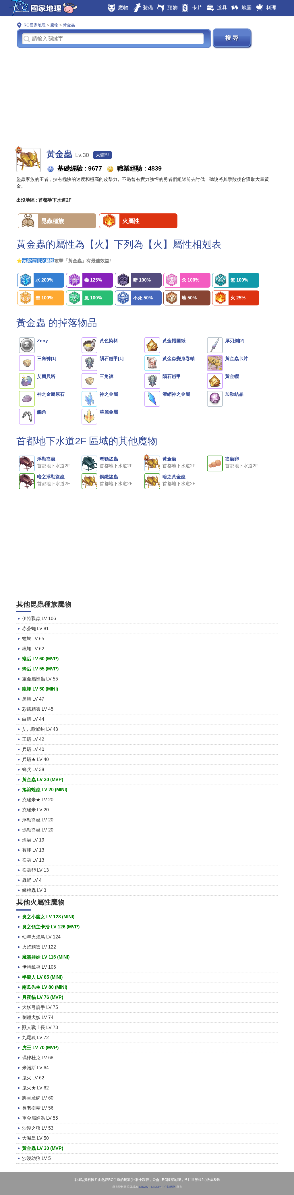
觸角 (41, 412)
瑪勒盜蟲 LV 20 (37, 829)
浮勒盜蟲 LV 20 (37, 819)
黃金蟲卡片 (236, 358)
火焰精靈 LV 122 (39, 946)
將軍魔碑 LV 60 (37, 1097)
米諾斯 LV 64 (35, 1067)
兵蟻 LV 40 (33, 749)
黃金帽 (232, 376)
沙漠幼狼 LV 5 (36, 1158)
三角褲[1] (46, 358)
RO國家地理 (42, 8)
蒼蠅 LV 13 (33, 850)
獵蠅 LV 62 (33, 648)
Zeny (42, 340)
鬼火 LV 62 (33, 1077)
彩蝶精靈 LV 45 (37, 709)
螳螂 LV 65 (33, 638)
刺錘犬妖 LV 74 (37, 1017)
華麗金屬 (109, 412)
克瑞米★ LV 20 (37, 799)
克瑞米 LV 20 (35, 809)
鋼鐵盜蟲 (109, 476)
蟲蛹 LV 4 (32, 880)
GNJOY (156, 1186)
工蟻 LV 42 (33, 739)
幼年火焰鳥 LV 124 (41, 936)
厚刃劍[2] (234, 340)
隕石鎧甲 (172, 376)
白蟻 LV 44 (33, 719)
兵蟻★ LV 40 (35, 759)
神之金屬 (109, 394)
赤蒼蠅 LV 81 (35, 628)
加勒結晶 (234, 394)
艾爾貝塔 (46, 376)
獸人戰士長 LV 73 (40, 1027)
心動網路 (169, 1186)
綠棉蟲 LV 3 (34, 890)
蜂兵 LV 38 (33, 769)
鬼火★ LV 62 (35, 1087)
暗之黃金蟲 (174, 476)
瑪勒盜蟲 (109, 458)
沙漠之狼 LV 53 (37, 1128)
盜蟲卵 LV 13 (35, 870)
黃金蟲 (169, 458)
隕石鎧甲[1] (111, 358)
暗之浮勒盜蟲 (51, 476)
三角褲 (106, 376)
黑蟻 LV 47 (33, 699)
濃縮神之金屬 (176, 394)
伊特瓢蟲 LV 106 (39, 618)
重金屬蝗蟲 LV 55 (40, 678)
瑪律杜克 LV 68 (37, 1057)
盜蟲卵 (232, 458)
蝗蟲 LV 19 (33, 840)
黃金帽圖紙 (174, 340)
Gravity (143, 1186)
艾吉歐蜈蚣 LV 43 (40, 729)
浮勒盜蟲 (46, 458)
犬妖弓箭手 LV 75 (40, 1007)
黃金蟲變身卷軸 (179, 358)
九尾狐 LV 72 (35, 1037)
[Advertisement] (147, 97)
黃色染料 (109, 340)
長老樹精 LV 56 (37, 1108)
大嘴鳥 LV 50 (35, 1138)
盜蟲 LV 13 (33, 860)
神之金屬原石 (51, 394)
